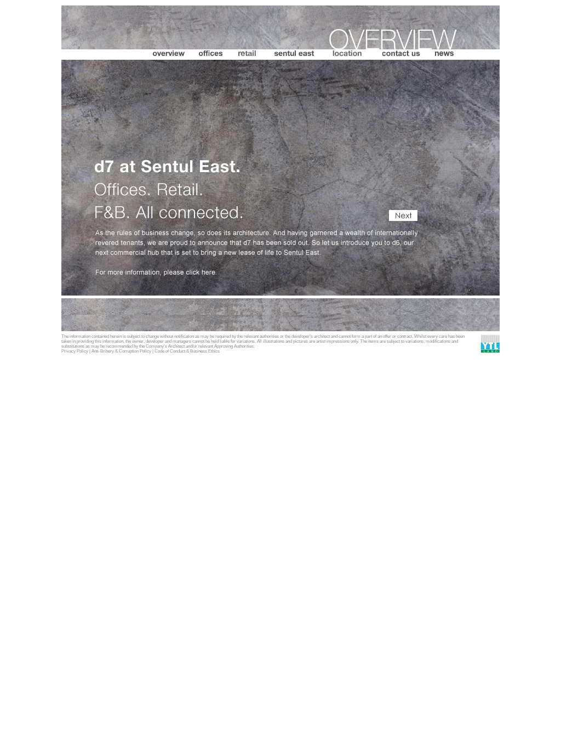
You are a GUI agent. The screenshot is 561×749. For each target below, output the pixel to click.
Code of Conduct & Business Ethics (187, 351)
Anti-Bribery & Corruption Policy (121, 351)
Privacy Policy (74, 351)
